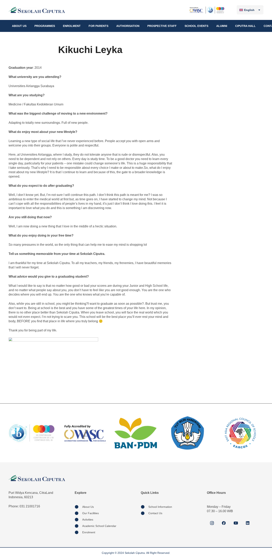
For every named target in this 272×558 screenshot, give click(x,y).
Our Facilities (90, 513)
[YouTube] (236, 523)
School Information (160, 506)
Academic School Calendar (99, 526)
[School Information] (144, 507)
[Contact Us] (144, 513)
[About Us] (78, 507)
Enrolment (88, 532)
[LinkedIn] (248, 523)
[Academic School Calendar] (78, 526)
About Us (88, 506)
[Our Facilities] (78, 513)
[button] (28, 26)
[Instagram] (212, 523)
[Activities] (78, 519)
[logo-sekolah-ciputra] (37, 10)
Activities (87, 519)
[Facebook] (224, 523)
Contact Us (155, 513)
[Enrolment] (78, 532)
